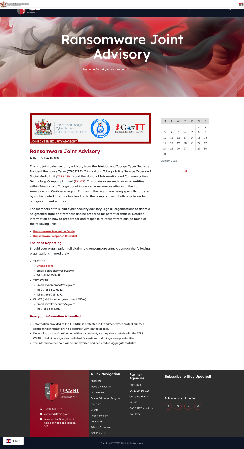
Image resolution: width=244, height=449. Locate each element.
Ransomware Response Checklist (55, 236)
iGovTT (79, 181)
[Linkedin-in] (187, 406)
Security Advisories (108, 69)
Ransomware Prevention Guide (54, 231)
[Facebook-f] (168, 406)
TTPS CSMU (65, 176)
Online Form (45, 265)
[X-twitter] (178, 406)
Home (87, 69)
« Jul (184, 171)
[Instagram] (197, 406)
